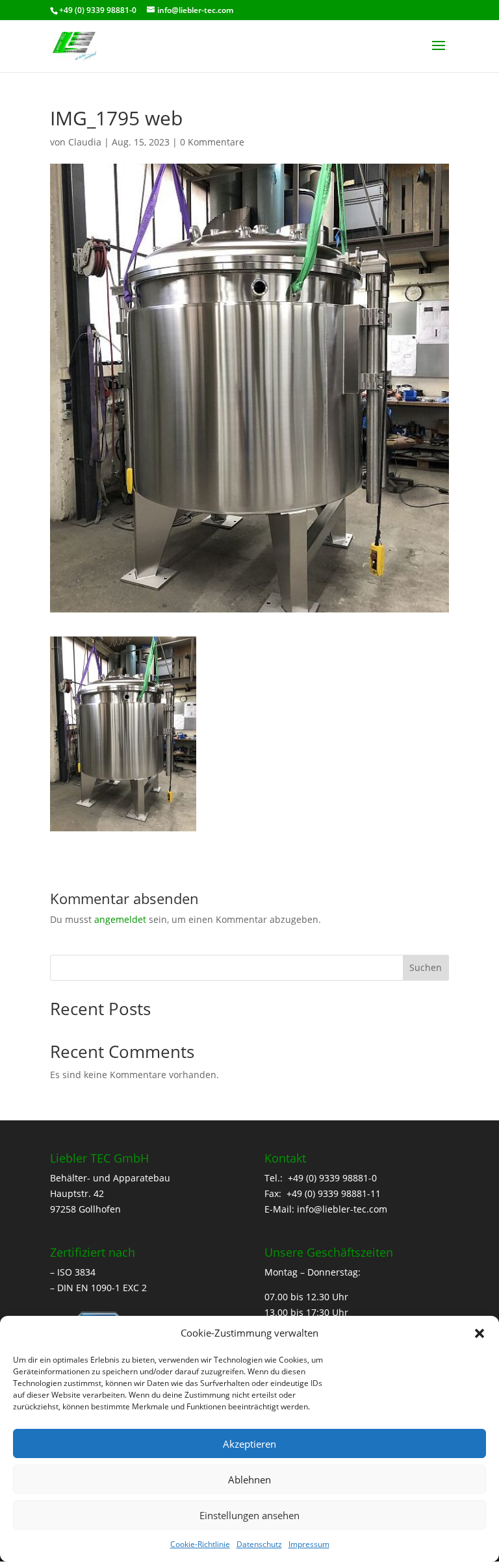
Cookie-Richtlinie (200, 1544)
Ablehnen (249, 1479)
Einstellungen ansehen (249, 1515)
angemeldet (120, 919)
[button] (479, 1333)
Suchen (425, 967)
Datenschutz (259, 1544)
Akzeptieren (249, 1443)
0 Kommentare (212, 142)
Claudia (84, 142)
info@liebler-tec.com (342, 1209)
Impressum (308, 1544)
